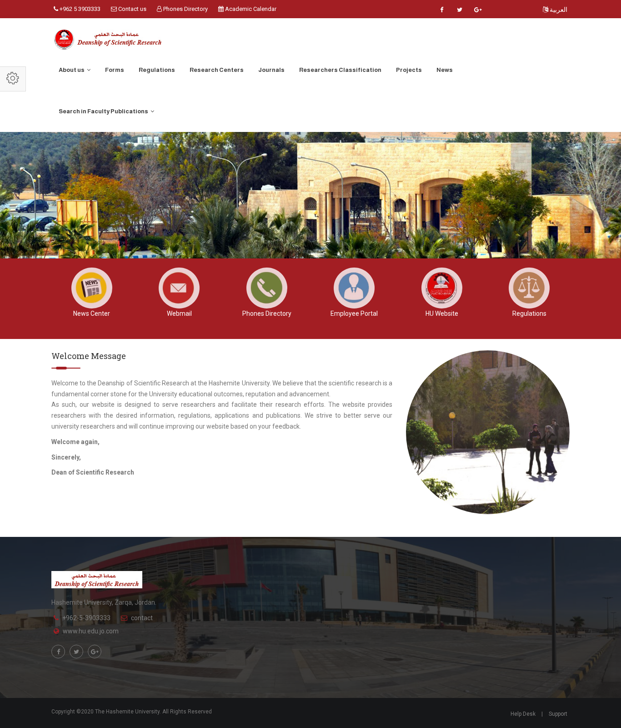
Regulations (157, 69)
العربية (557, 9)
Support (558, 714)
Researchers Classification (340, 69)
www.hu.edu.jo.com (91, 631)
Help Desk (523, 714)
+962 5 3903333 (79, 8)
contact (142, 618)
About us (72, 69)
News (444, 69)
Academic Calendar (250, 8)
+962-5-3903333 (86, 618)
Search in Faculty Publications (104, 111)
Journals (271, 69)
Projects (409, 69)
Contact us (131, 8)
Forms (114, 69)
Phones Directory (185, 8)
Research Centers (217, 69)
